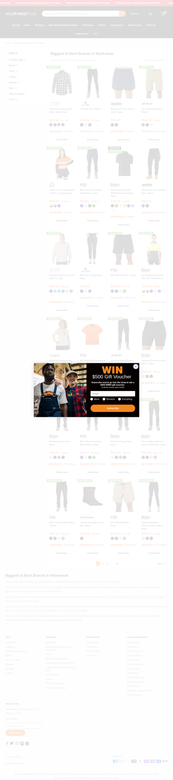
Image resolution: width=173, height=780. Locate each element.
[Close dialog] (135, 366)
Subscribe (113, 408)
